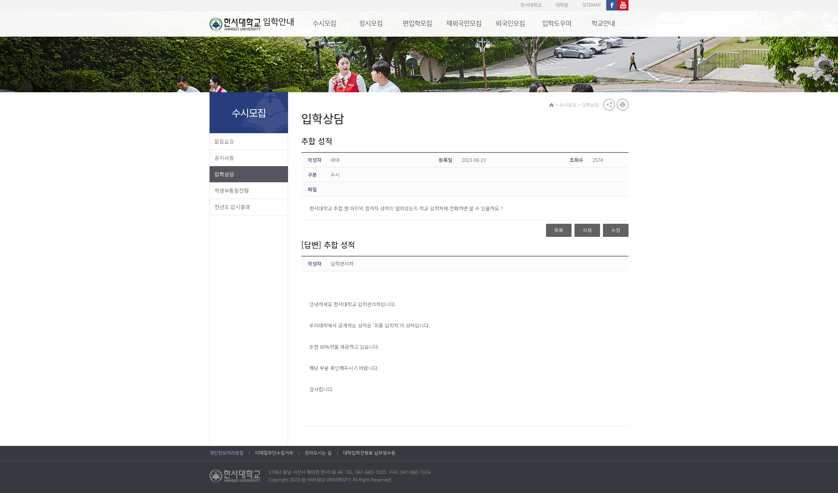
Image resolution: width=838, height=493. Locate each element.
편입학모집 (417, 23)
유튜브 (622, 5)
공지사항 (224, 158)
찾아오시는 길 (318, 453)
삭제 (587, 230)
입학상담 (224, 174)
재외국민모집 (464, 23)
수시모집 (324, 23)
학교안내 (603, 23)
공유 (609, 105)
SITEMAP (591, 5)
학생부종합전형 (231, 190)
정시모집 (371, 23)
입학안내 (278, 22)
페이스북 (611, 5)
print (622, 105)
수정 (615, 230)
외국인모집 (510, 23)
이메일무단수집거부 (274, 453)
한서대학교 (531, 5)
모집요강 (224, 141)
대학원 (562, 5)
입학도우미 (557, 23)
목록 (558, 230)
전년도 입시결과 (232, 207)
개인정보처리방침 (227, 453)
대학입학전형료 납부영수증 (369, 453)
